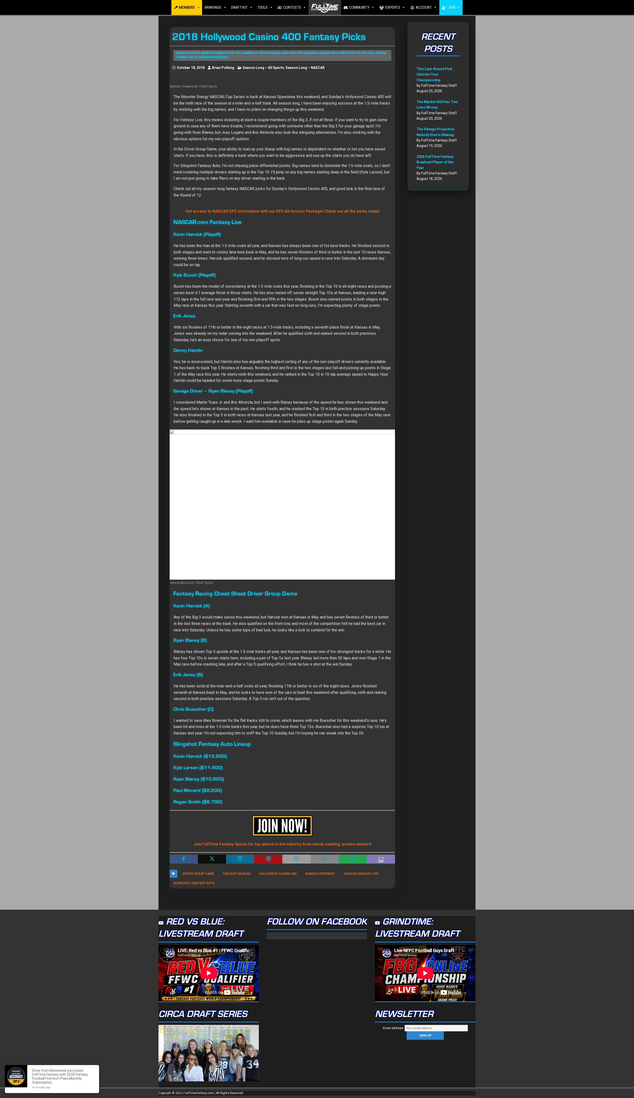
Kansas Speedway (320, 873)
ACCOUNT (424, 7)
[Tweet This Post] (212, 859)
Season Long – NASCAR (305, 68)
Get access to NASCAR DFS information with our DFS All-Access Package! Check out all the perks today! (282, 211)
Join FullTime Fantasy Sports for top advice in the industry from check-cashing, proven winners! (282, 844)
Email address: (394, 1028)
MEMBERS (187, 7)
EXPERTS (392, 7)
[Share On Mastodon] (381, 859)
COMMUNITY (359, 7)
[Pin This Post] (268, 859)
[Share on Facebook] (184, 859)
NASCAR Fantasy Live (361, 873)
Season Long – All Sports (263, 68)
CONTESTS (292, 7)
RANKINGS (213, 7)
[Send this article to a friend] (296, 859)
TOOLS (262, 7)
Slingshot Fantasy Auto (194, 883)
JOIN (451, 7)
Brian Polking (223, 68)
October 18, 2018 (191, 68)
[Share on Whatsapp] (353, 859)
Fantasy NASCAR (236, 873)
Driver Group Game (198, 873)
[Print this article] (325, 859)
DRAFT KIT (239, 7)
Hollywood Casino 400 (277, 873)
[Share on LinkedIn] (240, 859)
